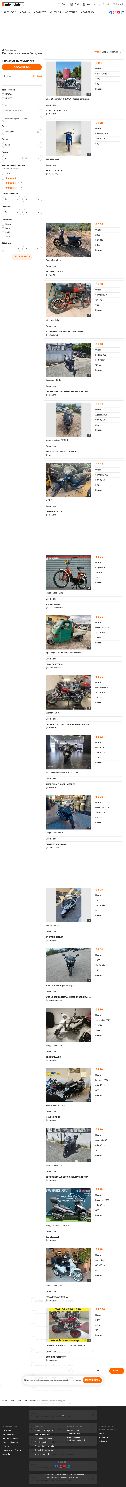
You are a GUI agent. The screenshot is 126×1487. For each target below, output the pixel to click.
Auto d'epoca (87, 12)
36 (98, 1210)
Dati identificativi (10, 1278)
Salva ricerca (22, 67)
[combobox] (22, 132)
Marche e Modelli (42, 1274)
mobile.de (103, 1277)
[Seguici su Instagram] (114, 12)
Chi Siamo (6, 1270)
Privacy (5, 1286)
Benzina (9, 225)
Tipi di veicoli (40, 1282)
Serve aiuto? (8, 1274)
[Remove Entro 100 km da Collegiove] (29, 82)
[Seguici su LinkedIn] (122, 12)
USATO (8, 95)
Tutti (7, 174)
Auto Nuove (40, 12)
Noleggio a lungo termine (63, 12)
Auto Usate (10, 12)
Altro (7, 237)
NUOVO (8, 99)
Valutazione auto (42, 1294)
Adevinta (103, 1281)
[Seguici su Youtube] (118, 12)
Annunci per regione (44, 1270)
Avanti (116, 1210)
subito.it (103, 1273)
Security (6, 1294)
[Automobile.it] (13, 4)
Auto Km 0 (25, 12)
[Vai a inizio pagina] (63, 1256)
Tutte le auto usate (43, 1278)
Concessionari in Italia (44, 1286)
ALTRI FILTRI (21, 257)
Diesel (8, 229)
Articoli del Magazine (44, 1290)
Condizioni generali (10, 1282)
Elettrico (9, 233)
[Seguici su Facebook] (110, 12)
